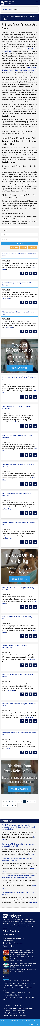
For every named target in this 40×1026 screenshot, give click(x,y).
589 (7, 805)
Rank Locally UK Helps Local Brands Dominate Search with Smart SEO (18, 845)
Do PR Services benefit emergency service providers (17, 494)
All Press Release (20, 1006)
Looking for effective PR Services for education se (19, 734)
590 (12, 805)
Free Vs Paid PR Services (28, 983)
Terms (31, 1024)
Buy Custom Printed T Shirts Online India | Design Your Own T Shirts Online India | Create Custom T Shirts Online (23, 958)
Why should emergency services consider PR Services (18, 465)
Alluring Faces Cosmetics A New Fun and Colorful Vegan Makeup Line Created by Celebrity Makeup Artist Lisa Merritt (21, 952)
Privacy (36, 1024)
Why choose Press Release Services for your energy (18, 313)
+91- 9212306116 (8, 940)
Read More (7, 299)
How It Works (7, 981)
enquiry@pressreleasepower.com (14, 943)
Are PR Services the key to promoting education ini (15, 647)
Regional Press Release (19, 1010)
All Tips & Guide (8, 1006)
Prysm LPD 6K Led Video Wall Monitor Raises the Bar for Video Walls (23, 970)
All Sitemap (7, 1010)
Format (16, 981)
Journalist (22, 1013)
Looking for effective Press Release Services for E (19, 378)
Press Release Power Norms (11, 983)
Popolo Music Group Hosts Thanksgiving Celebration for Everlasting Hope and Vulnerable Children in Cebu (19, 827)
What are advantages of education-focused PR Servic (18, 676)
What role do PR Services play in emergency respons (18, 589)
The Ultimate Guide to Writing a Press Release (17, 992)
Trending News (21, 1015)
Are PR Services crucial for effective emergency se (19, 523)
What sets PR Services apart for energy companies (16, 407)
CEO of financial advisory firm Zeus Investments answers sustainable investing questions (19, 876)
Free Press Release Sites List (12, 995)
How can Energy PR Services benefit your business (17, 436)
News (10, 9)
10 (34, 801)
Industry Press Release (10, 1013)
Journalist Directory (9, 1015)
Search (20, 243)
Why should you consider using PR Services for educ (19, 705)
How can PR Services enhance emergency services (17, 618)
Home (5, 9)
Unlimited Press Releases (26, 1008)
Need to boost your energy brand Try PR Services (16, 284)
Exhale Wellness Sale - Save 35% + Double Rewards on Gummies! (17, 859)
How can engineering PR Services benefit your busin (19, 255)
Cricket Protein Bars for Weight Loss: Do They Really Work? (18, 893)
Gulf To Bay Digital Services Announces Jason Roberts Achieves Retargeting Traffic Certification (23, 965)
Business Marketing (25, 981)
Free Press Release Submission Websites (15, 985)
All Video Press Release (10, 1008)
